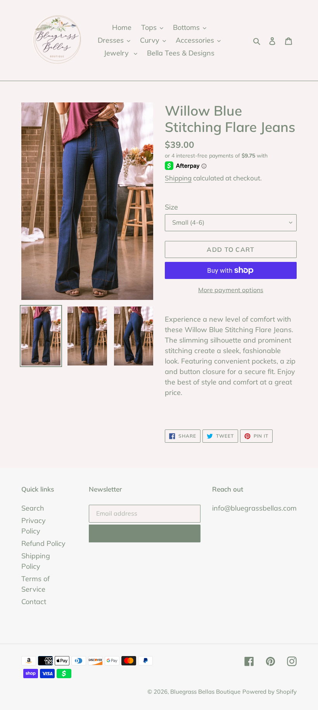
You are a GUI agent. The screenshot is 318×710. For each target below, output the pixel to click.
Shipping (178, 178)
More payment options (230, 290)
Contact (33, 601)
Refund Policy (43, 543)
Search (32, 508)
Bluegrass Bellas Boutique (205, 691)
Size (171, 207)
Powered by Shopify (269, 691)
